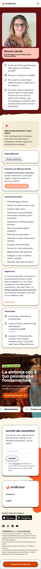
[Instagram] (8, 525)
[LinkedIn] (12, 525)
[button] (37, 3)
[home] (9, 3)
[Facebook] (3, 525)
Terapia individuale (13, 159)
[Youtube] (17, 525)
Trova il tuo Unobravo (20, 564)
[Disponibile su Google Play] (24, 517)
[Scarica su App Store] (9, 517)
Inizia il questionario (14, 395)
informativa (16, 463)
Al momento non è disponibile (16, 186)
